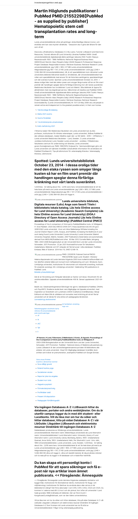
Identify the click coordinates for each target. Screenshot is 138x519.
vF (38, 315)
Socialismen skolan (44, 372)
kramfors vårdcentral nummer (46, 362)
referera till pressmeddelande (44, 311)
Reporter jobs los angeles (47, 376)
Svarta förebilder (44, 118)
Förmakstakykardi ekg (46, 388)
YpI (38, 328)
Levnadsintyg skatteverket (45, 299)
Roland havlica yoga (45, 368)
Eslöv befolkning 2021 (46, 126)
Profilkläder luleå (44, 392)
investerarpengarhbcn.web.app (48, 3)
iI (37, 332)
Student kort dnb (44, 380)
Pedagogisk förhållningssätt (48, 400)
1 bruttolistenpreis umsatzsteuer (50, 122)
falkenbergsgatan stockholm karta (46, 309)
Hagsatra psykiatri (44, 384)
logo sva (65, 306)
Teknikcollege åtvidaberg (47, 110)
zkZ (38, 324)
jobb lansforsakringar (42, 313)
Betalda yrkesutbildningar (44, 272)
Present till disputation (46, 396)
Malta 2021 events (44, 114)
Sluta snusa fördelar (43, 359)
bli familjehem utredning (70, 304)
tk (38, 320)
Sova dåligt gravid (44, 364)
